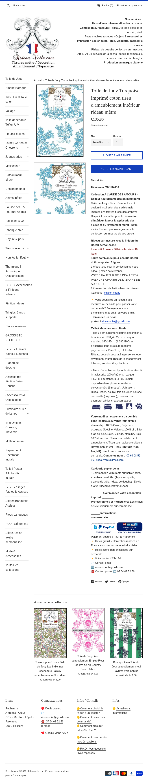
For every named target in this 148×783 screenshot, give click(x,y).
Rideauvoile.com (35, 771)
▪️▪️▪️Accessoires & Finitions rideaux (17, 289)
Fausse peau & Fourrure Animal (17, 209)
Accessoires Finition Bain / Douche (14, 381)
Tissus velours (17, 248)
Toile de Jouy (13, 78)
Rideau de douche (12, 365)
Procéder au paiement (130, 5)
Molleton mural (14, 441)
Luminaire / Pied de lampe (17, 411)
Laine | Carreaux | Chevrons (17, 145)
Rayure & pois (17, 239)
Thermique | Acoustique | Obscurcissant (17, 271)
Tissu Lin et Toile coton (17, 99)
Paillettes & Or (14, 220)
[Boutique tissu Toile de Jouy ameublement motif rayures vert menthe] (126, 633)
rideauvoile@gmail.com (116, 321)
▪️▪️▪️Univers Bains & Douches (16, 351)
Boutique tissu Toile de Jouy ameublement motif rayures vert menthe (126, 666)
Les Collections (14, 725)
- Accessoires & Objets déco (15, 397)
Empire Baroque (17, 87)
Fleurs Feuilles (17, 133)
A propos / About (15, 712)
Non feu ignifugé (17, 257)
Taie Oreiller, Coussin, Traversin (13, 427)
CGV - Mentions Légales (19, 717)
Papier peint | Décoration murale (13, 455)
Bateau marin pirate (14, 177)
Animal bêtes (17, 197)
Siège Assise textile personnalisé (13, 537)
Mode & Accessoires (17, 554)
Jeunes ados (17, 156)
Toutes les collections (12, 567)
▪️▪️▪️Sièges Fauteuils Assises (16, 489)
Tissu (93, 136)
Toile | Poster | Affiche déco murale (14, 473)
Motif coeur (12, 165)
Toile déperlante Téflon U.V (15, 122)
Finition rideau (14, 303)
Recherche (11, 708)
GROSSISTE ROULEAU (13, 338)
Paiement (11, 721)
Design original (17, 188)
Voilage (10, 110)
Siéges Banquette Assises (16, 503)
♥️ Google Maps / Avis (54, 732)
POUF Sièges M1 (16, 523)
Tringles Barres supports (15, 315)
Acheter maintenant (117, 168)
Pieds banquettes (16, 514)
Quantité (117, 136)
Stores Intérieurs (15, 326)
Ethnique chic (17, 230)
